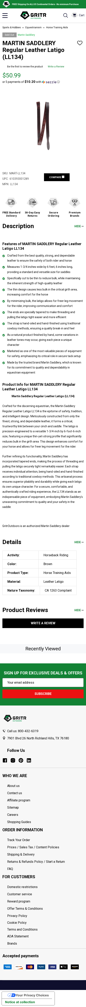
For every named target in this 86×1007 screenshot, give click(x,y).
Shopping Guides (19, 822)
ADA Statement (18, 936)
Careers (12, 815)
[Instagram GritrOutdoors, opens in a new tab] (12, 760)
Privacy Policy (45, 916)
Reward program (18, 901)
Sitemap (13, 807)
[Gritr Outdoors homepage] (35, 15)
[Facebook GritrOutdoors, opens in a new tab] (4, 760)
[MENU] (5, 15)
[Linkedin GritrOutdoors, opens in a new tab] (28, 760)
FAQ (10, 869)
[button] (31, 82)
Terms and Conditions (45, 929)
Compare (55, 177)
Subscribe (43, 694)
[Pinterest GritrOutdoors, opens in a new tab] (20, 760)
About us (13, 786)
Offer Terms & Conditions (25, 909)
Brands (12, 943)
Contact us (14, 793)
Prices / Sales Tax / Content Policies (33, 847)
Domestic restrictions (22, 887)
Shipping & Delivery (21, 854)
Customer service (19, 894)
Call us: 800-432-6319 (22, 731)
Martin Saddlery (26, 34)
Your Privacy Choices (32, 995)
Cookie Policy (45, 922)
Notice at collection (20, 1002)
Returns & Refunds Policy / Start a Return (36, 862)
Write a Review (56, 66)
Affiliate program (18, 800)
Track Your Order (18, 840)
